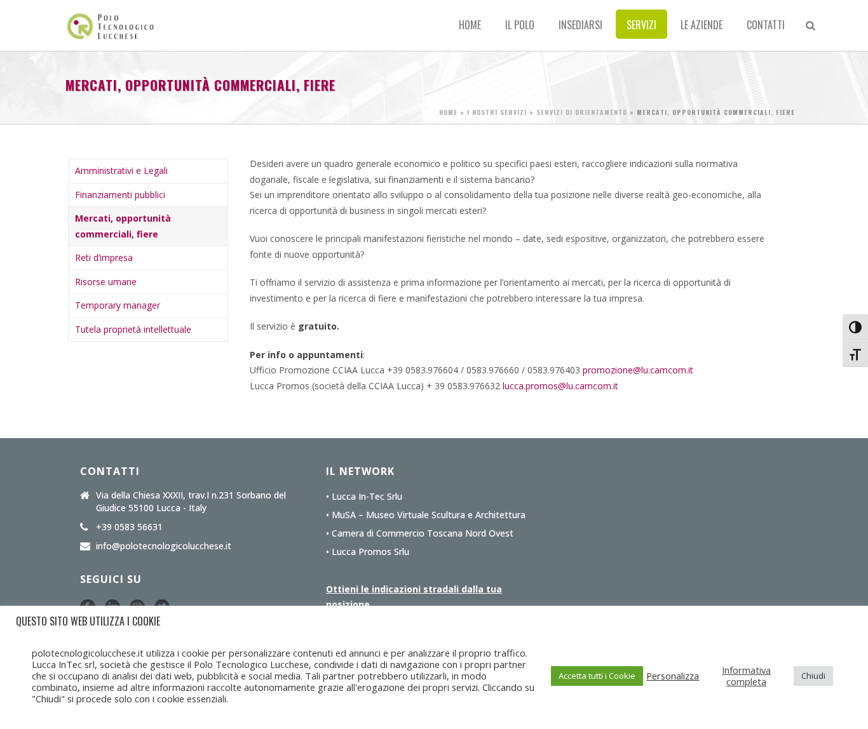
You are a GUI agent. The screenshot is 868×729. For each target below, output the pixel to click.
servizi (641, 24)
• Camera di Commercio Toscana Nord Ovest (419, 533)
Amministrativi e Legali (121, 170)
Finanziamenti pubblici (120, 195)
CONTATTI (766, 24)
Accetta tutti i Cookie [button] (597, 675)
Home (470, 24)
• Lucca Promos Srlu (367, 552)
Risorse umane (106, 282)
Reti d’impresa (104, 257)
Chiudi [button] (813, 675)
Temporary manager (117, 305)
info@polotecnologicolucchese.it (163, 546)
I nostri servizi (497, 112)
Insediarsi (580, 24)
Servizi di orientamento (581, 112)
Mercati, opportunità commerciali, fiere (123, 226)
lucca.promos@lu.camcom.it (560, 386)
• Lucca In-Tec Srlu (364, 496)
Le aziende (701, 24)
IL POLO (519, 24)
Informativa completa (746, 675)
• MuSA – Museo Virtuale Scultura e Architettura (426, 515)
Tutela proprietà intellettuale (133, 329)
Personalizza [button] (672, 675)
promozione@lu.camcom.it (638, 370)
